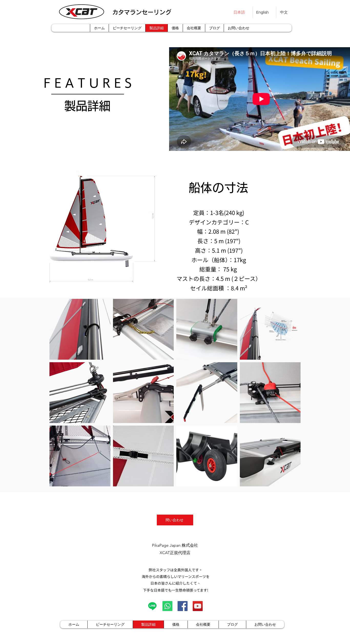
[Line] (152, 606)
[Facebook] (183, 606)
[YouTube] (198, 606)
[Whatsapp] (167, 606)
